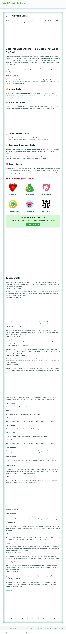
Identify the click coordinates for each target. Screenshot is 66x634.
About (14, 628)
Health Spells (29, 211)
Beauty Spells (51, 3)
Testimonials (29, 628)
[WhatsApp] (54, 618)
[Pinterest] (33, 618)
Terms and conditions (58, 628)
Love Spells (36, 3)
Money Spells (44, 3)
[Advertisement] (33, 35)
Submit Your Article (33, 224)
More (57, 3)
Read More (9, 590)
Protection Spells (14, 211)
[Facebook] (11, 618)
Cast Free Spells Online (15, 3)
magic (57, 56)
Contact (23, 628)
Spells (49, 546)
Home (31, 3)
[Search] (62, 3)
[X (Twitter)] (22, 618)
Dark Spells (46, 211)
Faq (18, 628)
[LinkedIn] (43, 618)
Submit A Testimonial (38, 628)
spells (13, 21)
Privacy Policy (48, 628)
